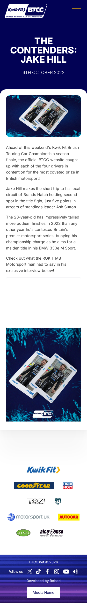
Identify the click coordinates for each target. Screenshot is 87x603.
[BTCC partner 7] (69, 517)
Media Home (43, 592)
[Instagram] (57, 571)
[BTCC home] (26, 11)
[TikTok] (38, 571)
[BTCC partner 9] (51, 532)
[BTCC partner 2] (34, 485)
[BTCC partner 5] (58, 501)
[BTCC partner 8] (23, 532)
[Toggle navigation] (76, 11)
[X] (29, 571)
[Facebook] (47, 571)
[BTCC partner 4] (36, 501)
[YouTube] (66, 571)
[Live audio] (76, 571)
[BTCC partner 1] (43, 470)
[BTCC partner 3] (67, 485)
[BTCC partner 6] (28, 517)
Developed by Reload (44, 581)
